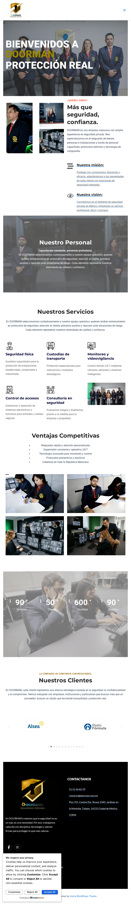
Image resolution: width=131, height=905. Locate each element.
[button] (9, 727)
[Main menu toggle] (124, 10)
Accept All (49, 892)
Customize (14, 892)
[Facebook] (9, 847)
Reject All (32, 892)
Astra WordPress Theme (83, 896)
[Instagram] (17, 847)
